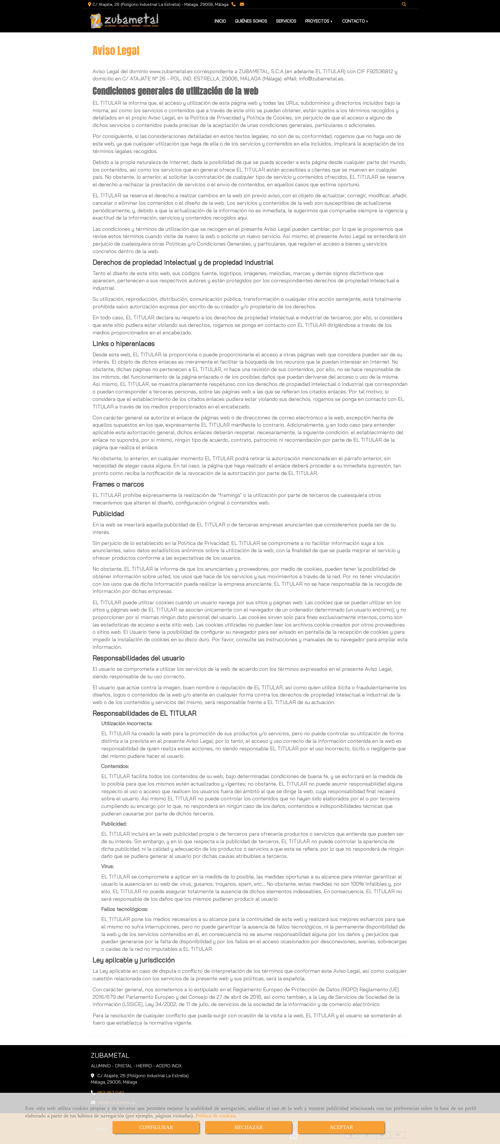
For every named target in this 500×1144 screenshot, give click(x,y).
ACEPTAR (341, 1127)
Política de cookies (215, 1116)
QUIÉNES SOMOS (251, 21)
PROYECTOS (317, 21)
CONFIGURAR (156, 1127)
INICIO (220, 21)
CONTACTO (354, 21)
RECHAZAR (249, 1127)
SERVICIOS (286, 21)
